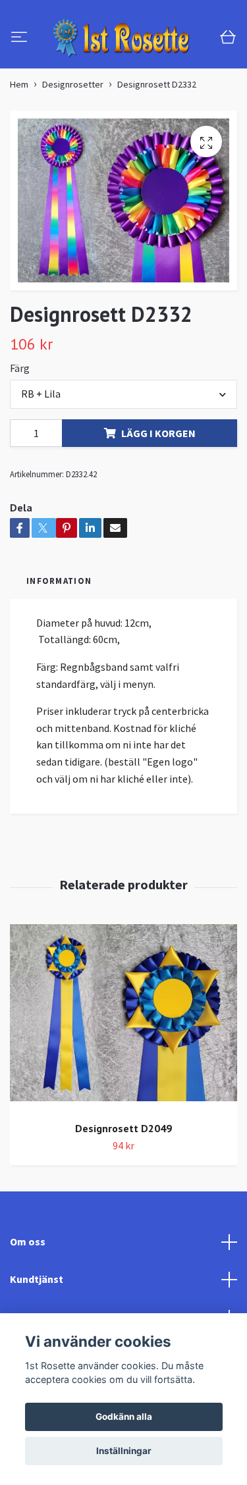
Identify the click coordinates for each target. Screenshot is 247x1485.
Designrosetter (72, 145)
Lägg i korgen (158, 494)
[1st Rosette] (123, 68)
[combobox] (123, 455)
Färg (20, 429)
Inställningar (123, 1451)
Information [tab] (59, 642)
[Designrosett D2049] (123, 1078)
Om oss (27, 1302)
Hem (19, 145)
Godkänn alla (124, 1416)
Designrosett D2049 (123, 1189)
